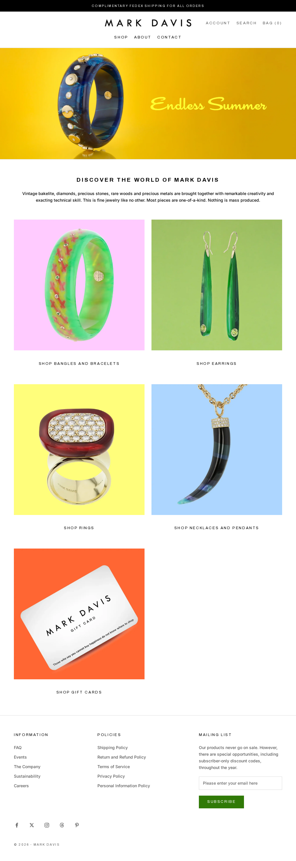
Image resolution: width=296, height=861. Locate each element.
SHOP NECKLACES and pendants (216, 528)
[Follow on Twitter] (32, 825)
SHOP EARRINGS (217, 364)
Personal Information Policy (123, 785)
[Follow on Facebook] (17, 825)
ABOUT (142, 37)
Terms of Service (113, 766)
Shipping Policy (112, 747)
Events (20, 757)
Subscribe (221, 802)
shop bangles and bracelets (79, 364)
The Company (27, 766)
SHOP (121, 37)
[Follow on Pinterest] (77, 825)
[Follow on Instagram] (47, 825)
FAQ (18, 747)
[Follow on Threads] (62, 825)
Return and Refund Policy (121, 757)
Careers (21, 785)
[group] (148, 103)
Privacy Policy (111, 776)
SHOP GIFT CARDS (79, 692)
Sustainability (27, 776)
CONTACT (169, 37)
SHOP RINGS (79, 528)
